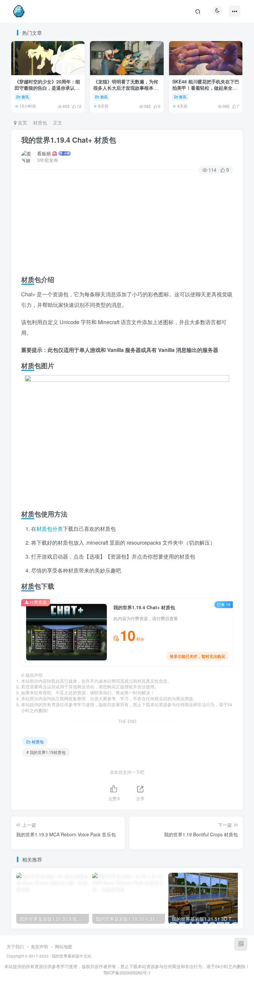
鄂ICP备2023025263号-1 (127, 972)
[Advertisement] (127, 222)
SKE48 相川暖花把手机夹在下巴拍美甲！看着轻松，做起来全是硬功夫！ (205, 88)
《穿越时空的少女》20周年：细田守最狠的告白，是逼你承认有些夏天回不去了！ (47, 88)
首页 (22, 122)
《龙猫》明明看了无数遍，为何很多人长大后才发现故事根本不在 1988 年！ (125, 88)
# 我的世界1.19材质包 (45, 752)
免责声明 (39, 946)
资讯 (25, 96)
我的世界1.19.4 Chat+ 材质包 (68, 139)
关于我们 (15, 946)
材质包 (40, 122)
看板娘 (44, 153)
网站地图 (63, 946)
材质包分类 (49, 528)
